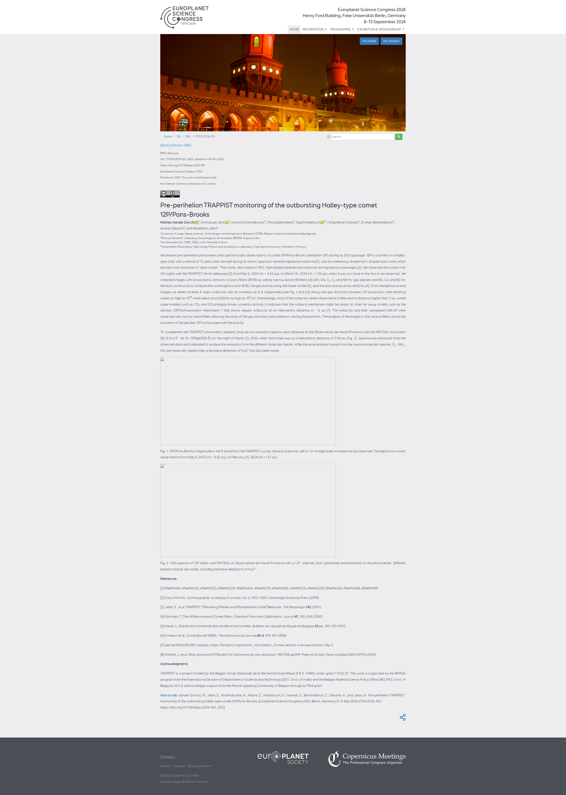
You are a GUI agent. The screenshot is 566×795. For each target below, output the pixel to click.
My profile (369, 41)
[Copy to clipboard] (402, 719)
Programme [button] (340, 29)
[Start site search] (398, 137)
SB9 (188, 136)
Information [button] (313, 29)
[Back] (165, 145)
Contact (179, 766)
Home (294, 29)
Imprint (165, 766)
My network (391, 41)
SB (178, 136)
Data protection (199, 766)
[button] (328, 137)
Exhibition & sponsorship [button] (379, 29)
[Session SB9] (181, 145)
